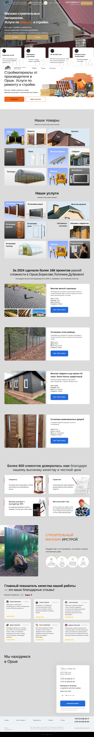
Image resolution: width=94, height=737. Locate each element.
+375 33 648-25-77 (72, 2)
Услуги (43, 68)
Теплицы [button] (11, 172)
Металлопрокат (57, 151)
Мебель (54, 171)
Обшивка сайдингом (79, 223)
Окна (30, 151)
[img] (23, 97)
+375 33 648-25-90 (67, 682)
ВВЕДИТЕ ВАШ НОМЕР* (65, 691)
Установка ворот (35, 204)
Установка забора (14, 203)
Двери (10, 151)
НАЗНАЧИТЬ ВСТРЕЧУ (73, 703)
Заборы (10, 132)
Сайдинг (76, 151)
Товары (34, 68)
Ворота (30, 131)
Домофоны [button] (77, 170)
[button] (86, 3)
